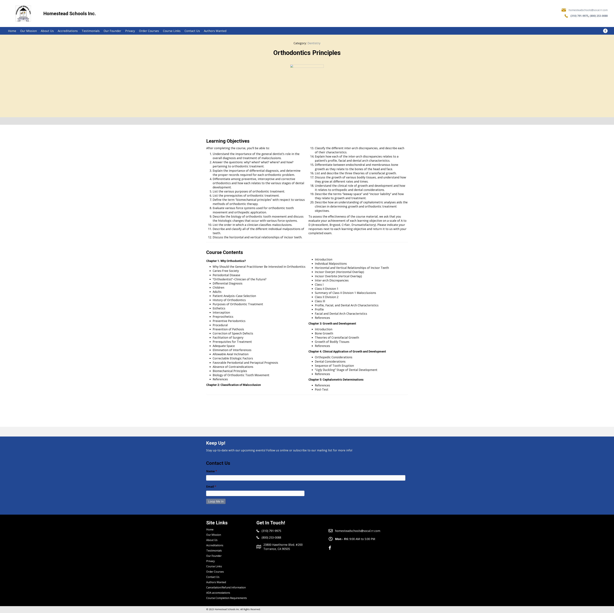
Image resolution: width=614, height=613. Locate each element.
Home (209, 529)
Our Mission (213, 534)
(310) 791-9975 (579, 16)
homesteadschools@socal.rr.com (588, 10)
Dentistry (313, 43)
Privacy (210, 561)
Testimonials (214, 550)
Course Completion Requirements (226, 598)
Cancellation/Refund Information (226, 587)
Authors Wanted (216, 582)
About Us (211, 540)
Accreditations (214, 545)
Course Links (214, 566)
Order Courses (215, 571)
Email (211, 486)
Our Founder (214, 556)
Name (211, 471)
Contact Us (212, 577)
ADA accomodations (218, 592)
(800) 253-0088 (599, 16)
